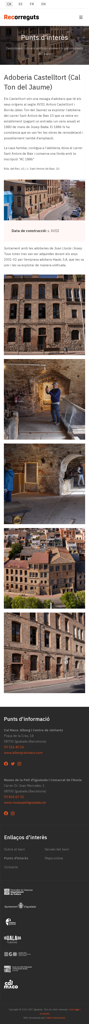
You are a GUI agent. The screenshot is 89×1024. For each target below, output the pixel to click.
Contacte (11, 867)
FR (32, 4)
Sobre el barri (14, 849)
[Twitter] (13, 764)
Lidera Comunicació (55, 1018)
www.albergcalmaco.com (23, 752)
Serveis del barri (57, 849)
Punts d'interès (16, 858)
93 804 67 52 (14, 797)
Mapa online (54, 858)
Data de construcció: (29, 231)
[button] (80, 17)
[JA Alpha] (21, 17)
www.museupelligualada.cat (25, 802)
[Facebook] (6, 764)
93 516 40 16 (14, 747)
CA (9, 4)
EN (43, 4)
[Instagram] (19, 764)
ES (20, 4)
